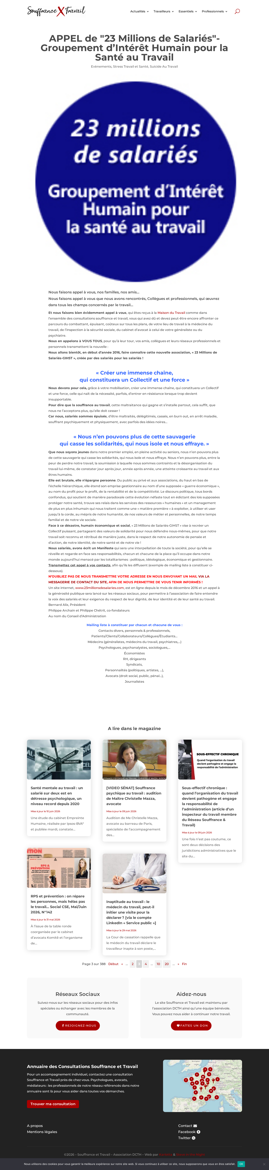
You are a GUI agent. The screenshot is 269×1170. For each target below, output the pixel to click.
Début (113, 964)
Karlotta (165, 1154)
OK (241, 1163)
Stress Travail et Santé (130, 66)
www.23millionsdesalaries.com (99, 588)
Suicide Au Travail (164, 66)
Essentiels (186, 11)
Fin (184, 964)
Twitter (184, 1138)
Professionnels (213, 11)
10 (158, 964)
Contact (185, 1126)
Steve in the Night (190, 1154)
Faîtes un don (194, 1025)
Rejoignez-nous (80, 1025)
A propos (35, 1126)
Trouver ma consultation (53, 1104)
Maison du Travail (171, 313)
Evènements (101, 66)
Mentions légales (42, 1132)
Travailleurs (162, 11)
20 (167, 964)
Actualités (137, 11)
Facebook (187, 1132)
